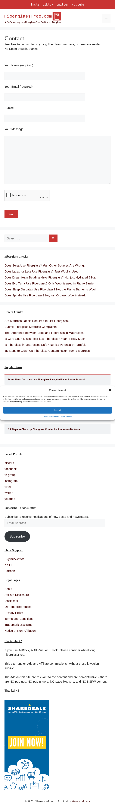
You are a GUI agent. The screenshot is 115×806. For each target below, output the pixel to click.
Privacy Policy (66, 416)
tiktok (48, 4)
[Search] (53, 238)
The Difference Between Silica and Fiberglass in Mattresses (44, 332)
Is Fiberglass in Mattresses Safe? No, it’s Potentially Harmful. (45, 344)
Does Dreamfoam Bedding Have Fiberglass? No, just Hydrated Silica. (50, 277)
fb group (10, 475)
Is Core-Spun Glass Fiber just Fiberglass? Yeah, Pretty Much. (45, 338)
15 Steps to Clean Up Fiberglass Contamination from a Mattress (47, 350)
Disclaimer (11, 600)
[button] (110, 390)
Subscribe (17, 536)
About (8, 588)
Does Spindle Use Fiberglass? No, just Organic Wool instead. (45, 295)
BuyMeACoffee (14, 559)
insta (35, 4)
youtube (78, 4)
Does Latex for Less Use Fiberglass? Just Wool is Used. (41, 271)
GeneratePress (81, 801)
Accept (57, 410)
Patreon (9, 571)
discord (9, 463)
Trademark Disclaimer (19, 624)
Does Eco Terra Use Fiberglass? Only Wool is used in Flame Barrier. (49, 283)
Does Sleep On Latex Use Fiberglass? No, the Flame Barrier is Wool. (50, 289)
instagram (11, 480)
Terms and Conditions (18, 618)
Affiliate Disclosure (16, 594)
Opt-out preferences (51, 416)
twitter (62, 4)
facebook (10, 469)
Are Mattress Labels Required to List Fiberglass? (36, 320)
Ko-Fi (8, 565)
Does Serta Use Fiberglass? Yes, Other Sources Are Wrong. (44, 265)
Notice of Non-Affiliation (20, 630)
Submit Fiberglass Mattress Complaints (30, 326)
